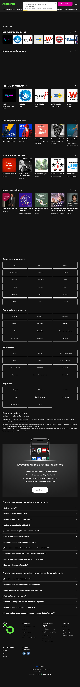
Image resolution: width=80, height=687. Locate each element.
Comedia (40, 331)
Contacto (65, 627)
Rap (40, 301)
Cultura (39, 316)
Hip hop (65, 294)
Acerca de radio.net (28, 627)
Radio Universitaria (65, 331)
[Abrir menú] (76, 3)
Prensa (24, 630)
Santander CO (14, 404)
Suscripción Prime (68, 636)
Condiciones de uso (48, 629)
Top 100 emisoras (9, 9)
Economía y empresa (40, 375)
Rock (40, 265)
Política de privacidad (49, 632)
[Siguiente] (75, 85)
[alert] (40, 6)
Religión (40, 323)
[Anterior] (70, 85)
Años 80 (14, 294)
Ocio (14, 360)
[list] (40, 39)
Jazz (40, 294)
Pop (14, 265)
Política (14, 323)
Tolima (40, 404)
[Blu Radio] (17, 39)
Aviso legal (45, 635)
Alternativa (40, 280)
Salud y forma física (65, 353)
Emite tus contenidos (29, 638)
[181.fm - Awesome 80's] (69, 39)
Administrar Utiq (47, 638)
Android (5, 656)
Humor (40, 353)
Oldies (15, 287)
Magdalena (65, 397)
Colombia (41, 666)
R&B (14, 301)
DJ (15, 331)
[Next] (75, 31)
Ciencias (65, 367)
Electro (40, 272)
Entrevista (14, 338)
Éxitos (65, 265)
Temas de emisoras (70, 9)
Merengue (40, 287)
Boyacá (65, 390)
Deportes (65, 316)
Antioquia (15, 390)
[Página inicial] (3, 26)
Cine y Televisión (14, 367)
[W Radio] (48, 39)
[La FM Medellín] (38, 39)
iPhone (4, 650)
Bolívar (40, 390)
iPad (3, 653)
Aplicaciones (66, 630)
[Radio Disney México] (59, 39)
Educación (65, 375)
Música (65, 338)
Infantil (65, 323)
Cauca (15, 397)
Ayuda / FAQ (66, 633)
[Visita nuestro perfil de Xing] (28, 653)
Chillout (65, 272)
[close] (55, 3)
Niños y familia (65, 360)
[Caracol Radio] (27, 39)
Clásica (65, 301)
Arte (14, 353)
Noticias (14, 316)
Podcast (19, 9)
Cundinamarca (40, 397)
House (65, 287)
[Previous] (70, 31)
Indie (65, 280)
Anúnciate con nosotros (27, 634)
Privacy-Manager (47, 641)
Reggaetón (14, 280)
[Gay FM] (7, 39)
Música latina (14, 272)
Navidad (40, 338)
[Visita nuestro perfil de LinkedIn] (24, 653)
